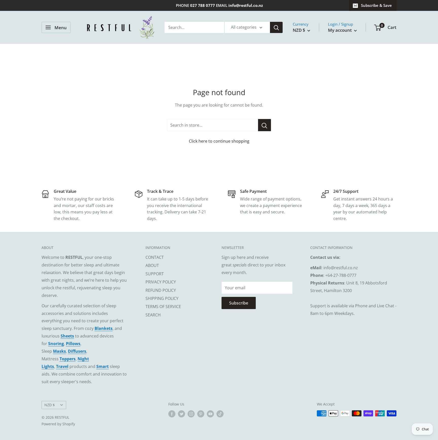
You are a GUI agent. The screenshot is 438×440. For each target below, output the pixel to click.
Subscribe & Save (376, 5)
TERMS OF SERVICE (163, 306)
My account (340, 30)
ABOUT (152, 265)
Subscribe (238, 303)
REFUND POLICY (160, 290)
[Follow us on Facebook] (171, 413)
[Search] (276, 27)
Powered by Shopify (58, 423)
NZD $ (49, 404)
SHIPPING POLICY (161, 298)
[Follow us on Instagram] (191, 413)
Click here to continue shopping (219, 141)
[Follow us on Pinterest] (200, 413)
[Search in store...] (264, 125)
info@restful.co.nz (245, 5)
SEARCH (153, 315)
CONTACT (154, 257)
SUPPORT (154, 274)
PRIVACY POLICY (160, 282)
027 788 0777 (202, 5)
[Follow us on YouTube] (210, 413)
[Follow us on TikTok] (220, 413)
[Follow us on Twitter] (181, 413)
